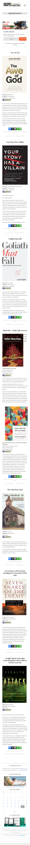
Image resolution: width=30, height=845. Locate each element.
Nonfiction (20, 131)
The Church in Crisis (15, 490)
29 (22, 806)
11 (7, 801)
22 (22, 803)
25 (7, 806)
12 (11, 801)
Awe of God (15, 53)
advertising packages (19, 786)
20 (15, 803)
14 (18, 801)
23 (26, 803)
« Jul (14, 812)
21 (18, 803)
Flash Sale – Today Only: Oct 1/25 (15, 330)
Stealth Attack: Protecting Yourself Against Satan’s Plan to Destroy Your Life (15, 660)
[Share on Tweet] (12, 129)
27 (15, 806)
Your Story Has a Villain (15, 142)
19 (11, 803)
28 (18, 806)
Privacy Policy (22, 835)
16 (26, 801)
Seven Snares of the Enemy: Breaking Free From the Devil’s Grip (15, 573)
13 (15, 801)
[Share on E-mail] (15, 129)
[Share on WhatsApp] (17, 129)
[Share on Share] (9, 129)
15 (22, 801)
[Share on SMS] (20, 129)
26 (11, 806)
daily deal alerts (23, 770)
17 (3, 803)
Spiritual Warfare (19, 561)
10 (3, 801)
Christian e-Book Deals (12, 131)
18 (7, 803)
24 (3, 806)
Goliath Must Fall (15, 239)
